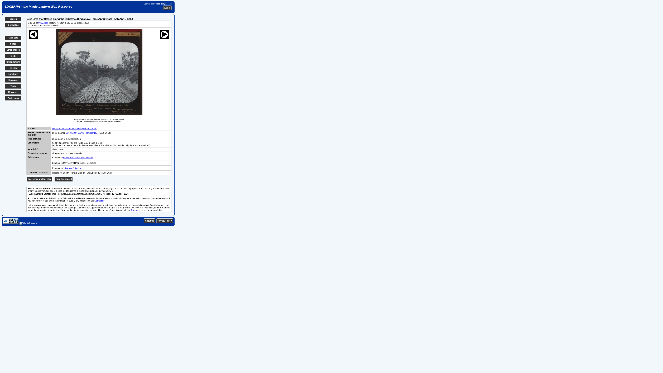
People (13, 56)
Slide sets (13, 38)
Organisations (13, 62)
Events (13, 68)
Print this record (64, 179)
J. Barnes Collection (72, 168)
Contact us (13, 25)
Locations (13, 74)
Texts (13, 86)
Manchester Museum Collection (78, 157)
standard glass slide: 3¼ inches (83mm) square (74, 128)
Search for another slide (39, 179)
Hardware (13, 80)
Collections (13, 98)
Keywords (13, 92)
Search (13, 19)
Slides (13, 44)
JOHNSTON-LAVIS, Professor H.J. (82, 133)
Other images (13, 50)
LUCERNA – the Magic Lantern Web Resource (38, 6)
